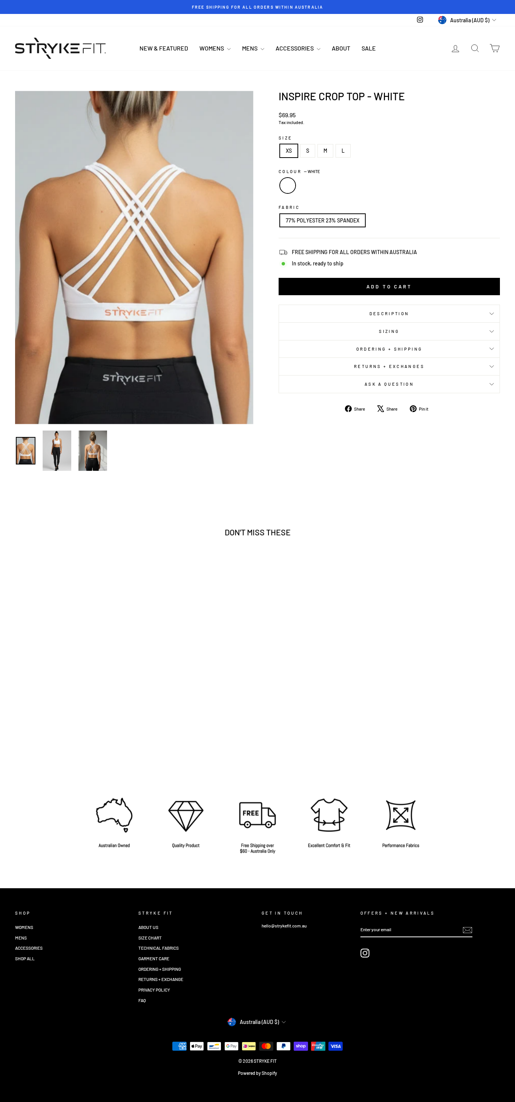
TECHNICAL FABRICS (158, 947)
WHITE (287, 185)
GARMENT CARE (153, 958)
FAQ (142, 1000)
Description (389, 313)
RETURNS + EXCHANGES (389, 366)
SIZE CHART (150, 937)
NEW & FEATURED (163, 48)
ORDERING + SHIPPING (389, 348)
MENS (250, 48)
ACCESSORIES (295, 48)
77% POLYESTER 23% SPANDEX (322, 220)
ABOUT (341, 48)
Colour (299, 171)
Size (285, 137)
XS (289, 150)
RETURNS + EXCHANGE (160, 979)
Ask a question (389, 384)
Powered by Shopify (257, 1073)
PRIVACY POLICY (154, 989)
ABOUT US (148, 927)
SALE (369, 48)
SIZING (389, 331)
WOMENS (212, 48)
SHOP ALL (25, 958)
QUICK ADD (72, 719)
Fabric (289, 207)
